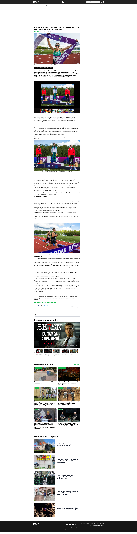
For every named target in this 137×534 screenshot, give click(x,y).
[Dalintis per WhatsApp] (35, 305)
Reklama (58, 5)
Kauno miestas (38, 367)
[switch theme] (101, 2)
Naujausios (37, 5)
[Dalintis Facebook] (38, 305)
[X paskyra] (61, 524)
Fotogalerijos (52, 5)
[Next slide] (78, 95)
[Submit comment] (78, 315)
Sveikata (59, 496)
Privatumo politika (100, 525)
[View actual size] (76, 82)
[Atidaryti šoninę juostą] (33, 5)
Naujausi (93, 523)
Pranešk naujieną (44, 5)
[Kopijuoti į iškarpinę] (47, 305)
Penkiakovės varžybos (51, 302)
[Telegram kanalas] (76, 524)
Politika (61, 409)
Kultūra (37, 409)
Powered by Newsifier (68, 529)
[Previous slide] (36, 95)
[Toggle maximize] (79, 82)
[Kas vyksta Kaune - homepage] (38, 2)
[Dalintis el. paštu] (50, 305)
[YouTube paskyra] (73, 524)
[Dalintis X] (41, 305)
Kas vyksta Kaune (49, 31)
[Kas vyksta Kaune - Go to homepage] (38, 524)
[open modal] (103, 2)
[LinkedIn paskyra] (70, 524)
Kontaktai (64, 5)
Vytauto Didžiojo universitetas (40, 302)
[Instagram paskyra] (67, 524)
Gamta (58, 512)
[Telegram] (44, 305)
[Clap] (73, 306)
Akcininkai (92, 525)
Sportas (37, 31)
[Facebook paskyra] (64, 524)
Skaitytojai (60, 464)
